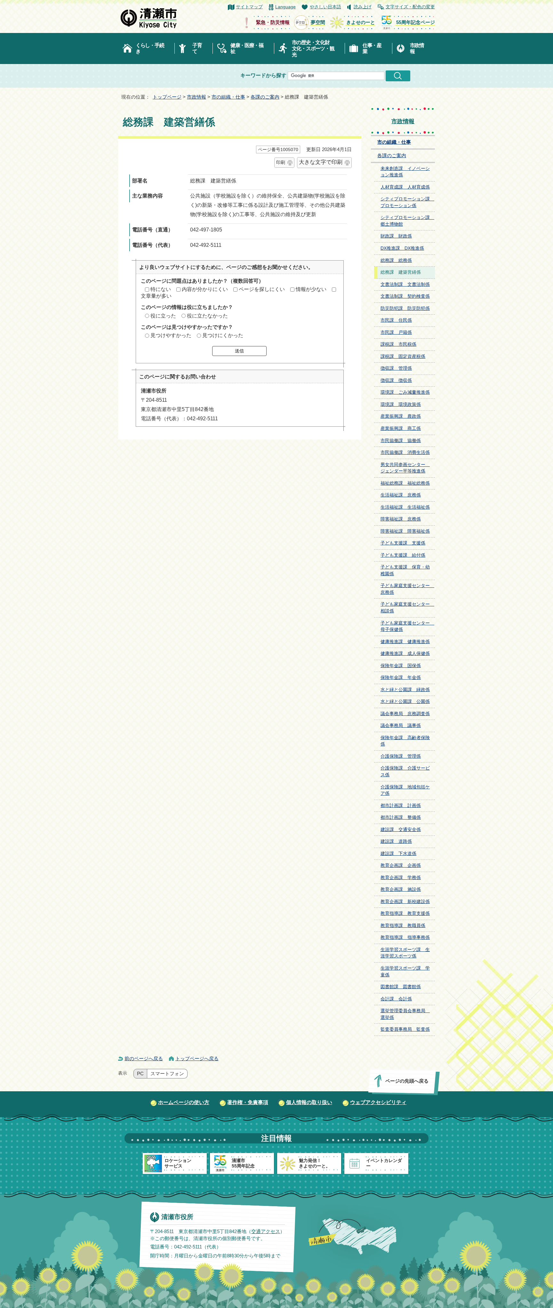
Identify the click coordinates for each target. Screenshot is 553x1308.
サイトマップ (249, 6)
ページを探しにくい (262, 289)
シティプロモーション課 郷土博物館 (407, 221)
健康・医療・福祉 (246, 48)
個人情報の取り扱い (309, 1102)
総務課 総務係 (396, 260)
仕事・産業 (372, 48)
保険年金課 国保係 (401, 665)
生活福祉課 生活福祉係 (405, 507)
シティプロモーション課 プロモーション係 (407, 202)
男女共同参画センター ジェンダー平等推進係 (405, 468)
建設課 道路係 (396, 841)
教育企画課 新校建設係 (405, 901)
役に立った (163, 316)
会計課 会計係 (396, 999)
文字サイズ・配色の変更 (410, 6)
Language (285, 6)
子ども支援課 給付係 (403, 555)
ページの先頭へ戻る (407, 1081)
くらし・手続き (150, 48)
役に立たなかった (207, 316)
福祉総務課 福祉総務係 (405, 483)
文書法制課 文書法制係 (405, 284)
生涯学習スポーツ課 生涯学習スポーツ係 (405, 953)
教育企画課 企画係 (401, 865)
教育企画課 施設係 (401, 889)
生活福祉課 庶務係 (401, 495)
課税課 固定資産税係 (403, 356)
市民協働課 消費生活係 (405, 452)
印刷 (280, 162)
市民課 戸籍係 (396, 332)
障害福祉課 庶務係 (401, 519)
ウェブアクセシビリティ (378, 1102)
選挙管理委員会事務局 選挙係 (405, 1014)
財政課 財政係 (396, 236)
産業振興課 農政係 (401, 416)
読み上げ (363, 6)
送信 (239, 350)
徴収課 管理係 (396, 368)
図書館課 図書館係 (401, 986)
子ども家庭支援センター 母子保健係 (407, 626)
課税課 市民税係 (398, 344)
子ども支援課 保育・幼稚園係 (405, 570)
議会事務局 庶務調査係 (405, 713)
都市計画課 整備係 (401, 817)
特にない (160, 289)
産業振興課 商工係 (401, 428)
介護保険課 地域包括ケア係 (405, 790)
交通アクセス (265, 1231)
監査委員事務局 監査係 (405, 1029)
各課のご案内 (265, 97)
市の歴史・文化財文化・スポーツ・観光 (313, 48)
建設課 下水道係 (398, 853)
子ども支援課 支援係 (403, 543)
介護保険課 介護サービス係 (405, 771)
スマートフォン (167, 1073)
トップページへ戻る (197, 1058)
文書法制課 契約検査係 (405, 296)
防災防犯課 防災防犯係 (405, 308)
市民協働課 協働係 (401, 440)
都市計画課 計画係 (401, 805)
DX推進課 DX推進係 (402, 248)
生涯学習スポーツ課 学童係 (405, 971)
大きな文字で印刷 (320, 162)
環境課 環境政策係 (401, 404)
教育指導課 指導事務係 (405, 937)
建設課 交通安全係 (401, 829)
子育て (197, 48)
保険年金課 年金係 (401, 677)
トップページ (167, 97)
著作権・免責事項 (247, 1102)
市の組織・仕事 (228, 97)
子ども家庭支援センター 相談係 (407, 607)
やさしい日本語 (325, 6)
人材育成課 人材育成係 (405, 187)
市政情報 (417, 48)
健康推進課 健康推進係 (405, 641)
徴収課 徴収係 (396, 380)
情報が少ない (311, 289)
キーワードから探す (263, 75)
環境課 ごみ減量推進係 (405, 392)
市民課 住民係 (396, 320)
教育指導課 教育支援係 (405, 913)
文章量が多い (156, 296)
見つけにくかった (222, 335)
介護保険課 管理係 (401, 756)
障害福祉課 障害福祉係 (405, 531)
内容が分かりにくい (205, 289)
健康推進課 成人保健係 (405, 653)
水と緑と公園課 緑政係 (405, 689)
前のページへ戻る (143, 1058)
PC (140, 1073)
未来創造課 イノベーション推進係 (405, 172)
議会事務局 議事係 (401, 725)
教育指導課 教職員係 (403, 925)
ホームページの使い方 (183, 1102)
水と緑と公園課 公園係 (405, 701)
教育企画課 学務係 (401, 877)
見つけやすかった (170, 335)
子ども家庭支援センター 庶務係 (407, 589)
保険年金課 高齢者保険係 (405, 741)
